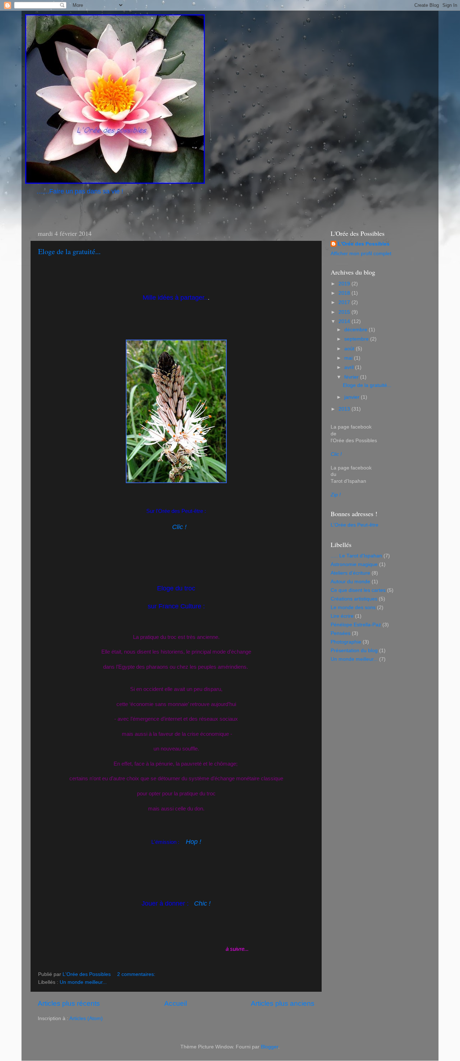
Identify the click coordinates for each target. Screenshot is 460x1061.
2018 (345, 293)
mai (349, 358)
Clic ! (179, 526)
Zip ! (336, 494)
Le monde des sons (353, 607)
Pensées (340, 633)
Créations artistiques (354, 599)
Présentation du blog (354, 650)
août (350, 348)
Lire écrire (342, 616)
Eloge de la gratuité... (69, 251)
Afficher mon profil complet (361, 253)
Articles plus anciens (282, 1003)
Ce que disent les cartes (358, 590)
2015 (345, 312)
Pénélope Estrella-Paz (356, 624)
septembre (357, 339)
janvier (352, 397)
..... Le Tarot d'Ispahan (356, 555)
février (352, 377)
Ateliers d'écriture (350, 573)
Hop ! (192, 841)
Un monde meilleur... (83, 982)
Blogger (269, 1047)
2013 (345, 409)
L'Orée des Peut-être (354, 525)
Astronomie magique (354, 564)
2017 (345, 302)
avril (349, 367)
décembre (356, 329)
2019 (345, 283)
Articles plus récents (69, 1003)
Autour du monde (350, 581)
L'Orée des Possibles (364, 244)
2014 (345, 321)
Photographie (346, 642)
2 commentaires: (137, 974)
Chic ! (202, 903)
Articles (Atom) (86, 1018)
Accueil (175, 1003)
